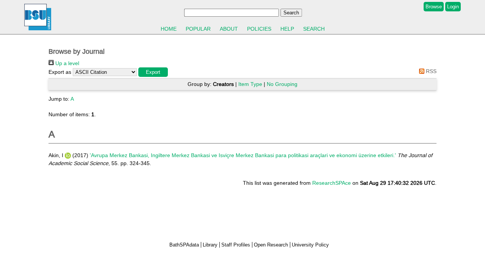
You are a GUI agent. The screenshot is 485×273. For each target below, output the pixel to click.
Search (314, 29)
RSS (430, 71)
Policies (259, 29)
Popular (198, 29)
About (229, 29)
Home (169, 29)
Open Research (271, 245)
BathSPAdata (184, 245)
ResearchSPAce (331, 183)
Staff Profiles (235, 245)
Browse (434, 6)
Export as (59, 72)
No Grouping (282, 84)
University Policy (310, 245)
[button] (153, 72)
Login (453, 6)
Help (287, 29)
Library (210, 245)
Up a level (66, 63)
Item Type (250, 84)
